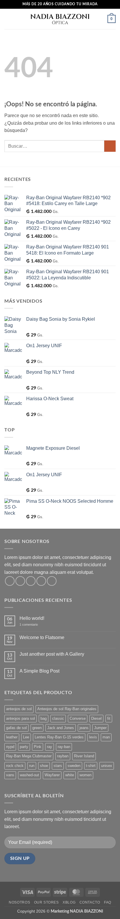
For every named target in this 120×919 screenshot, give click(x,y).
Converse (78, 718)
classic (58, 718)
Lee (26, 737)
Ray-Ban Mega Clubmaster (29, 756)
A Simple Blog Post (39, 670)
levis (93, 737)
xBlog (69, 902)
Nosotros (19, 902)
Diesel (96, 718)
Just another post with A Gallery (52, 654)
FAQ (107, 902)
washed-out (29, 775)
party (24, 747)
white (69, 775)
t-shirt (91, 765)
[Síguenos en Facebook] (10, 581)
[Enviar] (110, 146)
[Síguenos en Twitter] (31, 581)
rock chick (15, 765)
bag (43, 718)
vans (10, 775)
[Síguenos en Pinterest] (52, 581)
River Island (84, 756)
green (37, 728)
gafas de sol (16, 728)
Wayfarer (52, 775)
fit (108, 718)
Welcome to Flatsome (42, 637)
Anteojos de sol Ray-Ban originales (66, 709)
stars (58, 765)
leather (11, 737)
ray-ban (64, 747)
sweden (74, 765)
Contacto (90, 902)
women (85, 775)
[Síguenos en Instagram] (20, 581)
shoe (44, 765)
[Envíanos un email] (41, 581)
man (106, 737)
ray (49, 747)
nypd (10, 747)
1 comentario (33, 625)
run (31, 765)
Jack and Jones (60, 728)
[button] (7, 19)
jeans (84, 728)
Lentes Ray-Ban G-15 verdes (59, 737)
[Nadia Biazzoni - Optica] (60, 19)
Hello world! (32, 618)
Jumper (100, 728)
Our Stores (46, 902)
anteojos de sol (19, 709)
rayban (62, 756)
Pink (37, 747)
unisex (106, 765)
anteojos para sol (20, 718)
